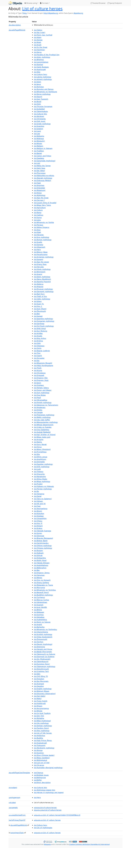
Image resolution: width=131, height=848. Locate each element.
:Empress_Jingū (41, 380)
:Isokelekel (39, 109)
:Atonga (38, 750)
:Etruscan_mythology (43, 289)
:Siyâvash (38, 553)
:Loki (37, 163)
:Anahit (38, 624)
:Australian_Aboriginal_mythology (48, 767)
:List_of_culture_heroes (47, 820)
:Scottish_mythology (43, 634)
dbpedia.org (78, 13)
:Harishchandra (41, 543)
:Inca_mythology (41, 237)
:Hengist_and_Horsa (43, 649)
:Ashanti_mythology (43, 79)
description (15, 25)
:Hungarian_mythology (44, 321)
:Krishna (38, 341)
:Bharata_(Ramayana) (43, 538)
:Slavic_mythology (42, 277)
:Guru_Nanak (40, 444)
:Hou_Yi (38, 523)
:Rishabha (39, 718)
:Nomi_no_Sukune (42, 622)
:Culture (38, 210)
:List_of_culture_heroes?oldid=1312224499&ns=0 (57, 815)
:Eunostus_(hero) (42, 664)
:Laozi (37, 131)
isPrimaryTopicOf (17, 820)
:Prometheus (40, 452)
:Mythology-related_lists (44, 790)
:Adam (37, 37)
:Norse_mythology (42, 94)
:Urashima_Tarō (41, 671)
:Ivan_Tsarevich (41, 99)
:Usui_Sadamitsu (41, 430)
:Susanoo (39, 753)
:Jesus (37, 84)
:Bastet (38, 153)
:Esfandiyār (39, 188)
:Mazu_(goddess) (42, 758)
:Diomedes (39, 462)
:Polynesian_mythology (44, 415)
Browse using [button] (31, 3)
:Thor (37, 353)
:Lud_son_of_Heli (41, 763)
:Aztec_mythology (42, 57)
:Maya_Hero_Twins (42, 205)
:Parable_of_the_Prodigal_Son (46, 55)
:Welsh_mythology (42, 417)
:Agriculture (40, 208)
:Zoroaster (39, 358)
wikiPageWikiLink (17, 30)
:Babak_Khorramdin (43, 652)
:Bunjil (37, 101)
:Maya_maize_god (42, 437)
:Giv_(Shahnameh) (42, 659)
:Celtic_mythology (42, 299)
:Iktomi (38, 511)
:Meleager (39, 612)
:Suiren (38, 533)
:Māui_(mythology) (42, 721)
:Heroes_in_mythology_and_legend (48, 792)
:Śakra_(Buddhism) (42, 279)
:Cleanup (38, 773)
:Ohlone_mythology (43, 545)
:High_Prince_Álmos (43, 740)
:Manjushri (39, 141)
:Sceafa (38, 242)
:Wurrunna (39, 587)
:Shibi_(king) (40, 328)
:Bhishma (39, 59)
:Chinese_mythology (43, 548)
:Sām (37, 674)
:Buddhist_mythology (43, 595)
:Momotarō (39, 272)
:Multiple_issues (41, 775)
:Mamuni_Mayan (41, 691)
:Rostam (38, 550)
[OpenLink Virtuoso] (48, 841)
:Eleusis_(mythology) (43, 644)
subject (13, 787)
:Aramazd (39, 684)
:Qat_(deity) (39, 696)
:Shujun (38, 706)
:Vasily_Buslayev (41, 67)
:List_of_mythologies (43, 828)
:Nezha (38, 442)
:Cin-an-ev (39, 765)
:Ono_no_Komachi (42, 580)
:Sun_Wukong (40, 331)
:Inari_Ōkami (40, 309)
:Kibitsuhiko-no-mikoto (44, 175)
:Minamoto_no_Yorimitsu (45, 590)
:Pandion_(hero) (41, 728)
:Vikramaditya (40, 400)
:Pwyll (37, 397)
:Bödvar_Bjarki (40, 541)
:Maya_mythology (42, 481)
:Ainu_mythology (41, 730)
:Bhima (38, 610)
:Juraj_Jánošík (40, 607)
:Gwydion (39, 686)
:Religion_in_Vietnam (43, 148)
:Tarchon (38, 642)
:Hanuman (39, 575)
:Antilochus (39, 735)
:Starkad (38, 64)
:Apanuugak (40, 69)
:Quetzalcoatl (40, 743)
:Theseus (38, 471)
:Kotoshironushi (41, 669)
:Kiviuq (38, 193)
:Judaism (38, 129)
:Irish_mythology (41, 467)
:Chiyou (38, 521)
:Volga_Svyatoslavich (43, 637)
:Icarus (38, 217)
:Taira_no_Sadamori (43, 499)
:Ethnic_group (40, 457)
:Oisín (37, 104)
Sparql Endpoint (115, 3)
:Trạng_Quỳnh (40, 701)
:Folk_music (39, 121)
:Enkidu (38, 410)
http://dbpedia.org (50, 13)
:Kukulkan (39, 513)
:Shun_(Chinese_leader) (44, 755)
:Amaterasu (39, 407)
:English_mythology (42, 689)
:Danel (37, 496)
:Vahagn (38, 501)
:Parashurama (40, 254)
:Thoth (37, 368)
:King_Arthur (40, 338)
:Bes (37, 570)
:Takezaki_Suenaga (42, 531)
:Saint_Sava (39, 168)
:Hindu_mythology (42, 269)
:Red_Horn (39, 294)
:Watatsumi (39, 190)
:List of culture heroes (45, 807)
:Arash (37, 45)
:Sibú (37, 72)
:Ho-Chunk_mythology (44, 326)
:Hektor (38, 30)
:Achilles (38, 333)
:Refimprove (40, 777)
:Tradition (39, 151)
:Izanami (38, 259)
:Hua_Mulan (40, 395)
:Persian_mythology (43, 489)
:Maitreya (39, 138)
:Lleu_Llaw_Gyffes (42, 420)
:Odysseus (39, 346)
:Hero (37, 249)
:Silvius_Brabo (40, 479)
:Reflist (38, 780)
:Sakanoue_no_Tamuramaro (46, 405)
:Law (37, 133)
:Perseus (38, 225)
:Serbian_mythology (43, 726)
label (12, 802)
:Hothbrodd (40, 703)
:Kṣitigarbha (40, 558)
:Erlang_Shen (40, 264)
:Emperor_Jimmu (42, 573)
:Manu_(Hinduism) (42, 449)
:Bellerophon (40, 568)
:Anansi (38, 274)
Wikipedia (47, 844)
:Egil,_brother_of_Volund (44, 434)
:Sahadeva (39, 617)
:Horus (38, 447)
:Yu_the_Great (40, 47)
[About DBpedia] (15, 3)
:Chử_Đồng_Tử (41, 676)
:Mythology (39, 195)
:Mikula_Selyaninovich (43, 425)
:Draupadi (39, 375)
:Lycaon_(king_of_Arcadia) (45, 203)
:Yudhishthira (40, 619)
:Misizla (38, 711)
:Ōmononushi (40, 639)
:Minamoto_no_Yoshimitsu (45, 629)
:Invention (39, 126)
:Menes (38, 578)
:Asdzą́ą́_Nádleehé (42, 432)
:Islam (37, 82)
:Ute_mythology (41, 723)
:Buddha (38, 738)
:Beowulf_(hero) (41, 592)
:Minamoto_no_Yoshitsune (45, 92)
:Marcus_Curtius (41, 600)
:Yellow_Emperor (41, 227)
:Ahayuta (38, 286)
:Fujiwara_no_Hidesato (44, 486)
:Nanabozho (40, 476)
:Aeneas (38, 40)
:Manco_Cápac (41, 252)
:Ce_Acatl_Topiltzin (42, 713)
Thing (24, 13)
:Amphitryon (40, 459)
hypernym (14, 797)
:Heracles (39, 235)
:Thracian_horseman (43, 106)
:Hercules (39, 267)
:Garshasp (39, 323)
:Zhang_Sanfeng (41, 582)
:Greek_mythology (42, 124)
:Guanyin (38, 605)
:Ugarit (38, 356)
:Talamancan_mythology (44, 666)
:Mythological (40, 760)
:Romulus (39, 87)
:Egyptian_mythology (43, 464)
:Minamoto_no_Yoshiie (44, 222)
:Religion (38, 146)
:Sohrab (38, 555)
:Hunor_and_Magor (42, 390)
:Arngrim (38, 439)
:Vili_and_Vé (39, 504)
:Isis (36, 360)
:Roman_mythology (42, 240)
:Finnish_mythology (42, 402)
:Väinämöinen (40, 602)
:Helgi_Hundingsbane (43, 365)
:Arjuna (38, 370)
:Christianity (40, 119)
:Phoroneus (39, 173)
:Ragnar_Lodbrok (42, 351)
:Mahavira (39, 136)
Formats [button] (45, 3)
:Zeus (37, 230)
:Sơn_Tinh (39, 716)
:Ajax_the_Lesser (41, 262)
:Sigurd (38, 96)
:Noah (37, 42)
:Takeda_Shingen (41, 563)
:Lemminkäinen (41, 62)
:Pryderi (38, 484)
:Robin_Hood (40, 560)
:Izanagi (38, 316)
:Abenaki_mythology (43, 178)
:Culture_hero (40, 74)
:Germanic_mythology (43, 291)
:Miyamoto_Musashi (43, 363)
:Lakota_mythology (42, 77)
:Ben (37, 314)
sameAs (13, 807)
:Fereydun (39, 679)
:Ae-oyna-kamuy (41, 708)
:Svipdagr (39, 516)
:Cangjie (38, 412)
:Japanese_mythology (43, 319)
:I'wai (37, 506)
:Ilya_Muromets (41, 681)
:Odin (37, 343)
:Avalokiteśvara (41, 565)
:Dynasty (38, 245)
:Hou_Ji (38, 306)
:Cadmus (38, 215)
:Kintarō (38, 526)
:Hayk (37, 183)
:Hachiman (39, 50)
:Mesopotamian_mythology (46, 422)
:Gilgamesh (39, 247)
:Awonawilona (40, 508)
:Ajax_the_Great (41, 198)
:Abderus (38, 284)
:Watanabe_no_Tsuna (43, 585)
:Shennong (39, 647)
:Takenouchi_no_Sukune (44, 654)
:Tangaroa (39, 494)
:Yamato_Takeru (41, 388)
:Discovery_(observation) (44, 693)
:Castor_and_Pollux (42, 156)
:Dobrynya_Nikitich (42, 180)
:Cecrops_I (39, 200)
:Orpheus (39, 385)
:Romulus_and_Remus (43, 89)
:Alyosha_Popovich (42, 282)
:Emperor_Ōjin (41, 378)
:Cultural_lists (40, 114)
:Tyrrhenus (39, 597)
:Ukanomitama (41, 632)
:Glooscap (39, 536)
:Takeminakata (41, 111)
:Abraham (39, 116)
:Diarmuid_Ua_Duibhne (44, 656)
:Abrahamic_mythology (44, 748)
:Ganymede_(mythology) (44, 161)
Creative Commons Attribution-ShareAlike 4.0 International (89, 844)
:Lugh (37, 469)
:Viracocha (39, 474)
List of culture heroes (42, 8)
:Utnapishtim (40, 518)
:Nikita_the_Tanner (42, 166)
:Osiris (37, 348)
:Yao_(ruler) (39, 32)
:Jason (37, 383)
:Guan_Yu (39, 304)
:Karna (37, 52)
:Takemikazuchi (41, 661)
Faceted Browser (99, 3)
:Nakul (37, 698)
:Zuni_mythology (41, 393)
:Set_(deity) (39, 170)
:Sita (37, 454)
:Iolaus (38, 301)
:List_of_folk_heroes (43, 733)
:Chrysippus (40, 373)
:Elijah (37, 232)
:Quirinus (39, 615)
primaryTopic (17, 833)
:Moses (38, 143)
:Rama (37, 212)
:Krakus (38, 528)
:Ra (36, 491)
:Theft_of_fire (40, 296)
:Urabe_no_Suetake (42, 427)
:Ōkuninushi (40, 311)
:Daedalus (39, 158)
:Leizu (37, 220)
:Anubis (38, 336)
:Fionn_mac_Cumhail (43, 35)
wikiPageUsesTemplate (19, 773)
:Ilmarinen (39, 185)
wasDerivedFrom (17, 815)
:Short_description (42, 782)
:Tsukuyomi (39, 745)
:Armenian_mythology (43, 257)
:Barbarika (39, 627)
